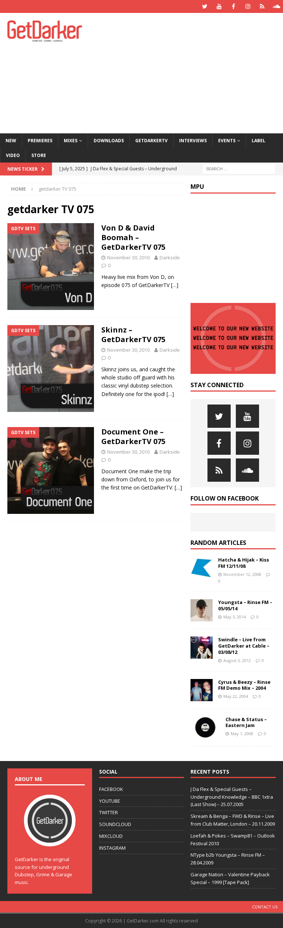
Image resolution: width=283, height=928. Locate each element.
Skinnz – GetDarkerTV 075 (133, 334)
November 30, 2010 (128, 257)
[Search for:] (239, 168)
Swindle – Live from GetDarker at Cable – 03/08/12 (243, 645)
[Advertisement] (193, 72)
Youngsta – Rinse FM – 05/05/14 (245, 605)
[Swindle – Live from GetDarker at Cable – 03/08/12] (202, 648)
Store (38, 155)
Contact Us (264, 907)
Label (258, 140)
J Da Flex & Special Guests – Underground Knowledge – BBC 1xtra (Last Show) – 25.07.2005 (232, 797)
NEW (11, 140)
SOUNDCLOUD (115, 824)
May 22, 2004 (235, 696)
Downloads (109, 140)
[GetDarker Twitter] (204, 6)
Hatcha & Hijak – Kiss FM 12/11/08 (243, 562)
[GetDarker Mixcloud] (262, 6)
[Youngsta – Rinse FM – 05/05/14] (202, 610)
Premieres (40, 140)
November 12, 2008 (242, 574)
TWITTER (108, 812)
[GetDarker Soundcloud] (276, 6)
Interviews (193, 140)
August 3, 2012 (237, 660)
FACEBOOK (111, 789)
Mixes (70, 140)
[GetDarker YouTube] (219, 6)
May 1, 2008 (242, 733)
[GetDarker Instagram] (247, 6)
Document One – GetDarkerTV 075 (133, 436)
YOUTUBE (109, 801)
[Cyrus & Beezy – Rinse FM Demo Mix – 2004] (202, 690)
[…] (174, 285)
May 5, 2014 (234, 617)
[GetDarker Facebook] (233, 6)
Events (226, 140)
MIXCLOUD (111, 836)
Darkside (170, 257)
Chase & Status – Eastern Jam (246, 722)
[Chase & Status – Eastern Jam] (205, 727)
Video (13, 155)
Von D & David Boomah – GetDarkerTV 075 (133, 237)
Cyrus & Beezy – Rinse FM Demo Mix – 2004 (244, 685)
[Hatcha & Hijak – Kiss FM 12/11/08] (202, 568)
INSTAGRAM (112, 848)
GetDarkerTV (151, 140)
